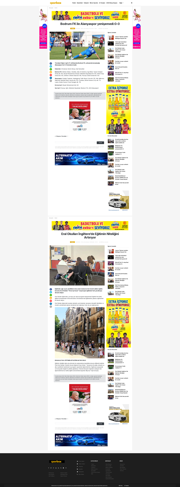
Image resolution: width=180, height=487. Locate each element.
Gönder (100, 142)
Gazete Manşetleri (110, 478)
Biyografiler (122, 467)
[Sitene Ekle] (67, 467)
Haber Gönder (63, 476)
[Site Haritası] (64, 467)
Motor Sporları (94, 3)
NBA (92, 473)
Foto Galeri (81, 461)
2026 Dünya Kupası (111, 3)
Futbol (74, 3)
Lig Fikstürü (108, 470)
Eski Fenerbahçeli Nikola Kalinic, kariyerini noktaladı (121, 79)
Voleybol (86, 3)
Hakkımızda (51, 472)
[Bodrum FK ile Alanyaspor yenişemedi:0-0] (77, 45)
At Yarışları (102, 3)
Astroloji (122, 470)
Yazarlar (80, 466)
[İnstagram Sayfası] (54, 467)
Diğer (121, 3)
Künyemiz (81, 471)
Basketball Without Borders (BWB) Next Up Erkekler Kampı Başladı (121, 177)
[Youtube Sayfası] (57, 467)
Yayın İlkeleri (51, 474)
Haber (56, 218)
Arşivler (81, 469)
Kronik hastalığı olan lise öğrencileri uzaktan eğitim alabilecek (121, 141)
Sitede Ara (122, 464)
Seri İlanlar (108, 475)
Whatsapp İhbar (64, 474)
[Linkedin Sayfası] (59, 467)
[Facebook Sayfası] (49, 467)
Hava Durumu (109, 464)
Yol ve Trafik (108, 465)
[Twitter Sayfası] (52, 467)
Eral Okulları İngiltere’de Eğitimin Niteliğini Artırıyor (121, 56)
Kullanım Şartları (63, 472)
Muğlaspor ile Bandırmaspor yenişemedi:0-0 (119, 147)
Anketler (122, 465)
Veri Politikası (51, 476)
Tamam (127, 485)
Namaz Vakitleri (109, 467)
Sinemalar (108, 473)
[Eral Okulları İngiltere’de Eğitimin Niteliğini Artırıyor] (77, 265)
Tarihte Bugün (109, 472)
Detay (121, 485)
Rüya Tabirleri (123, 469)
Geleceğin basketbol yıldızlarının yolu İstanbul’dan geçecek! (121, 43)
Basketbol (80, 3)
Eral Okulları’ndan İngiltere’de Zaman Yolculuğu (120, 50)
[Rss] (61, 467)
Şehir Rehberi (109, 477)
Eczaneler (108, 469)
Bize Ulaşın (81, 474)
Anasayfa (51, 7)
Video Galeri (82, 463)
